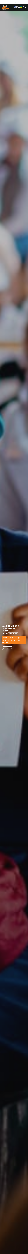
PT (23, 6)
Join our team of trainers (20, 2)
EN (17, 6)
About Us (7, 648)
